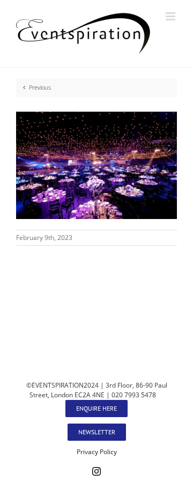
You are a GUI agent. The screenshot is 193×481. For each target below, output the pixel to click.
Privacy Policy (97, 451)
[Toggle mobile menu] (171, 16)
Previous (40, 87)
